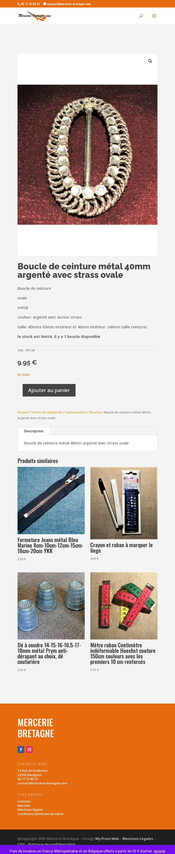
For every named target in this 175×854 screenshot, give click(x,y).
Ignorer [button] (160, 851)
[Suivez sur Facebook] (21, 749)
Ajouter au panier (49, 390)
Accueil (23, 412)
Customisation (76, 412)
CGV (21, 844)
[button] (150, 61)
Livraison (24, 801)
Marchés (24, 806)
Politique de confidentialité (51, 844)
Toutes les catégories (46, 412)
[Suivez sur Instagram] (29, 749)
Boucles (95, 412)
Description (33, 431)
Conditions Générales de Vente (40, 814)
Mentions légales (30, 810)
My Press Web (107, 838)
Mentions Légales (137, 838)
